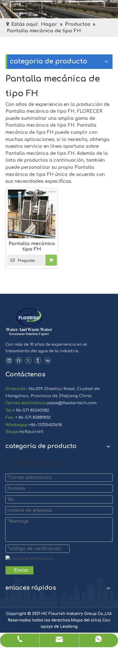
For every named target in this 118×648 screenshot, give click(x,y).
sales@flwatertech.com (72, 403)
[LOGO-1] (28, 322)
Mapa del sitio (85, 620)
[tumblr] (37, 360)
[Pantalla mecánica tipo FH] (31, 213)
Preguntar (26, 260)
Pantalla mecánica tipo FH (32, 246)
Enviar (21, 570)
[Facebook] (18, 360)
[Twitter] (28, 360)
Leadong (69, 626)
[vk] (47, 360)
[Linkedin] (8, 360)
